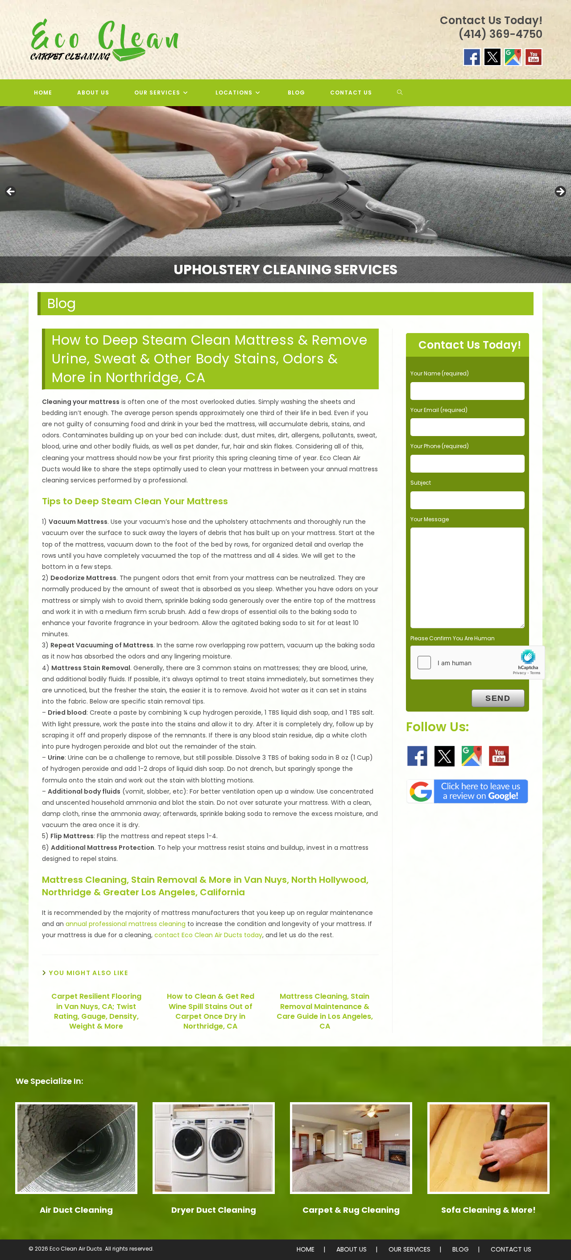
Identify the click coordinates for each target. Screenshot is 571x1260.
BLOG (460, 1249)
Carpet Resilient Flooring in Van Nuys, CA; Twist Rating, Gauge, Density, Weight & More (96, 1011)
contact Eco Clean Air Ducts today (208, 935)
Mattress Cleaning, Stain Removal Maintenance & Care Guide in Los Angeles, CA (325, 1011)
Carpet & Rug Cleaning (351, 1209)
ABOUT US (351, 1249)
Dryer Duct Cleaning (213, 1209)
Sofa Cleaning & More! (488, 1209)
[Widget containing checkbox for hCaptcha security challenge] (477, 662)
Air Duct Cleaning (76, 1209)
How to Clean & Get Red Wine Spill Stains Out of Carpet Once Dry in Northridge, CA (210, 1011)
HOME (305, 1249)
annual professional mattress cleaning (126, 923)
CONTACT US (511, 1249)
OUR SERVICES (409, 1249)
